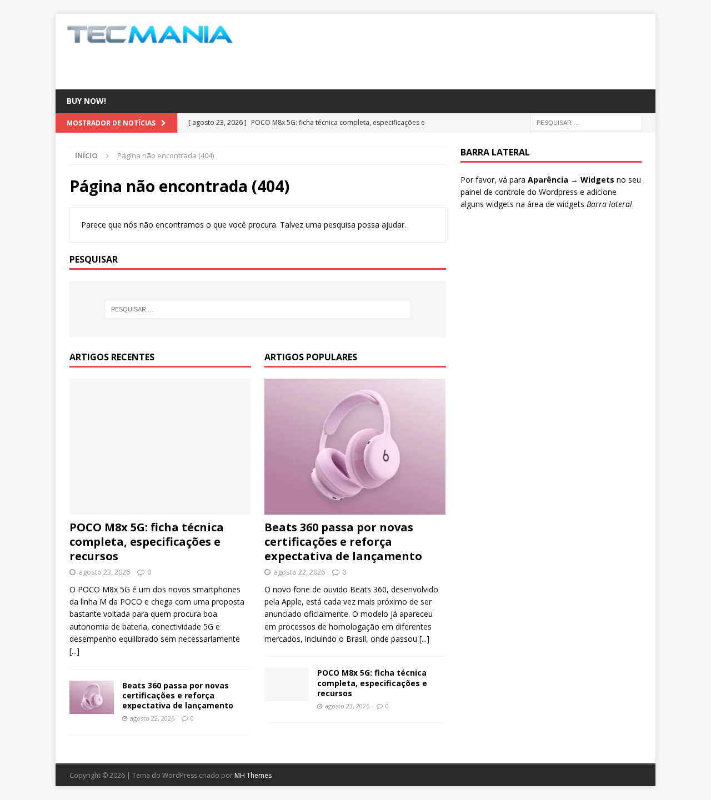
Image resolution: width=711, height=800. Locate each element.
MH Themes (253, 775)
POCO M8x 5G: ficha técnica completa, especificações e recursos (146, 541)
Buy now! (86, 100)
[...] (74, 651)
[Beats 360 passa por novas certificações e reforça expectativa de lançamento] (91, 697)
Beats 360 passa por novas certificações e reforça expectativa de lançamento (177, 695)
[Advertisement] (463, 50)
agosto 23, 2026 (104, 572)
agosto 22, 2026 (152, 718)
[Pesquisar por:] (586, 122)
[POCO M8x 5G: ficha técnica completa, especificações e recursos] (160, 447)
